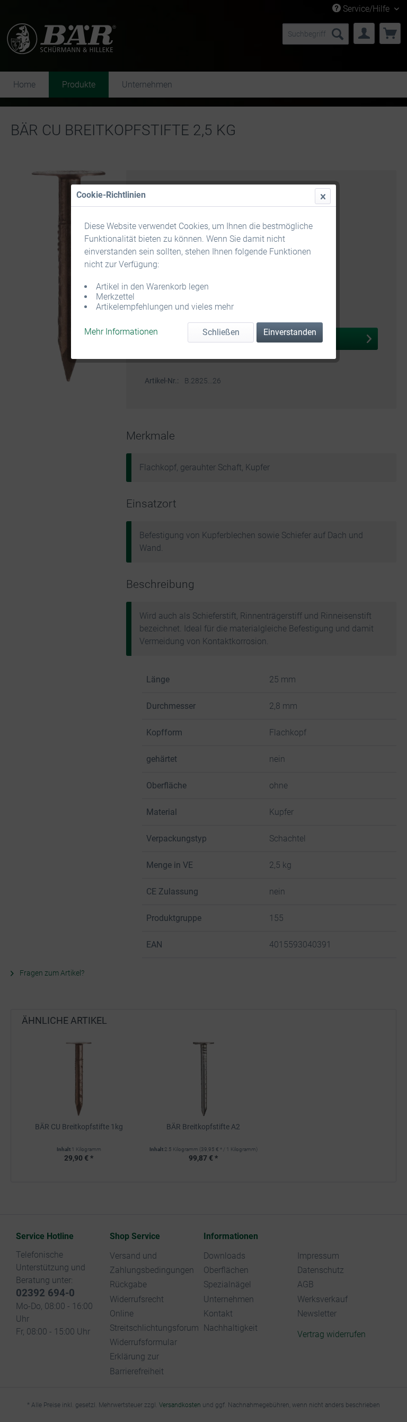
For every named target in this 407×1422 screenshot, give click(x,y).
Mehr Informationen (121, 332)
